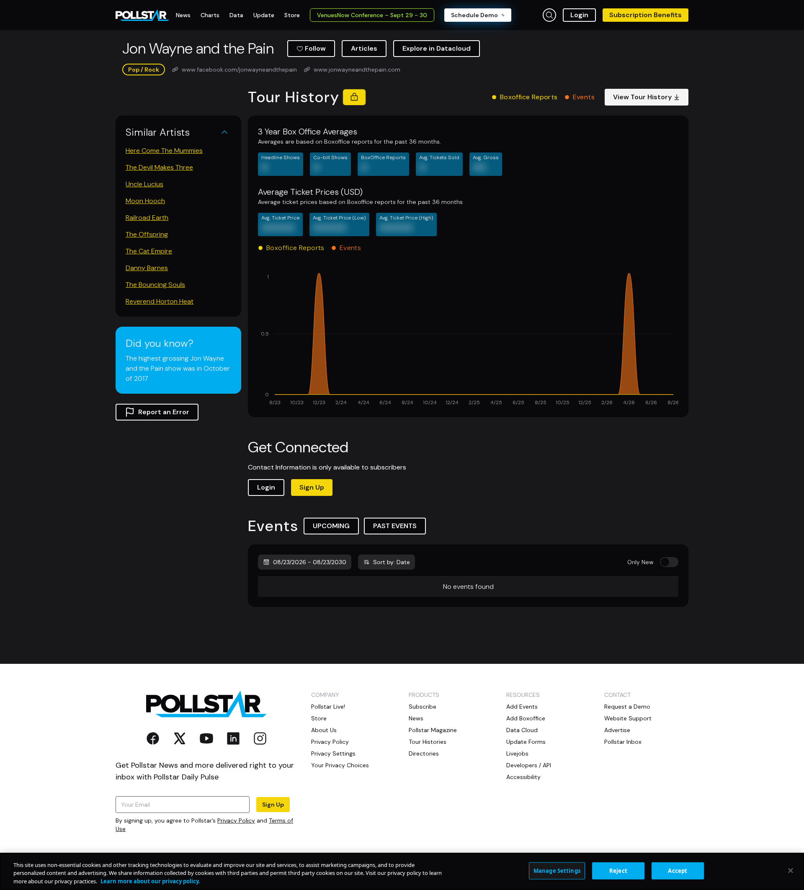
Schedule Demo (474, 15)
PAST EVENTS (395, 525)
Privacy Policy (236, 820)
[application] (468, 340)
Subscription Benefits (645, 14)
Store (319, 718)
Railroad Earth (147, 217)
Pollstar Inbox (623, 742)
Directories (424, 753)
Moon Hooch (145, 200)
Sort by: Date (391, 562)
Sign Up (311, 487)
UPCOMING (331, 525)
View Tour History (642, 97)
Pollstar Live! (328, 706)
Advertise (617, 730)
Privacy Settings (333, 753)
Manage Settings (556, 870)
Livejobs (517, 753)
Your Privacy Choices (340, 765)
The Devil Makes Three (159, 167)
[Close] (790, 870)
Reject (618, 870)
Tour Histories (427, 742)
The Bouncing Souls (155, 284)
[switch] (669, 562)
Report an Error (163, 412)
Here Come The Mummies (164, 150)
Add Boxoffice (525, 718)
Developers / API (528, 765)
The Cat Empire (149, 251)
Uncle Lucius (144, 184)
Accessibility (523, 777)
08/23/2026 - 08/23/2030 (309, 562)
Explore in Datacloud (436, 48)
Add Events (522, 706)
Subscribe (422, 706)
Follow (315, 48)
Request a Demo (627, 706)
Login (579, 14)
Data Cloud (522, 730)
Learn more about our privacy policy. (150, 881)
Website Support (628, 718)
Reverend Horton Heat (159, 301)
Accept (677, 870)
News (416, 718)
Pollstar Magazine (433, 730)
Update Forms (526, 742)
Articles (364, 48)
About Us (324, 730)
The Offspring (147, 234)
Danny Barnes (147, 267)
